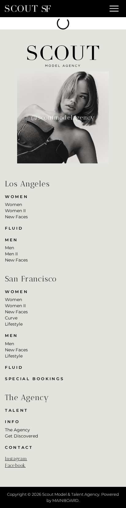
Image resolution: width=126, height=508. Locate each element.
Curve (11, 318)
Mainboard (65, 500)
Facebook (15, 465)
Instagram (16, 458)
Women (13, 204)
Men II (11, 254)
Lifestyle (14, 324)
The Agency (17, 430)
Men (9, 247)
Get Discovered (21, 436)
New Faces (16, 217)
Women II (15, 210)
